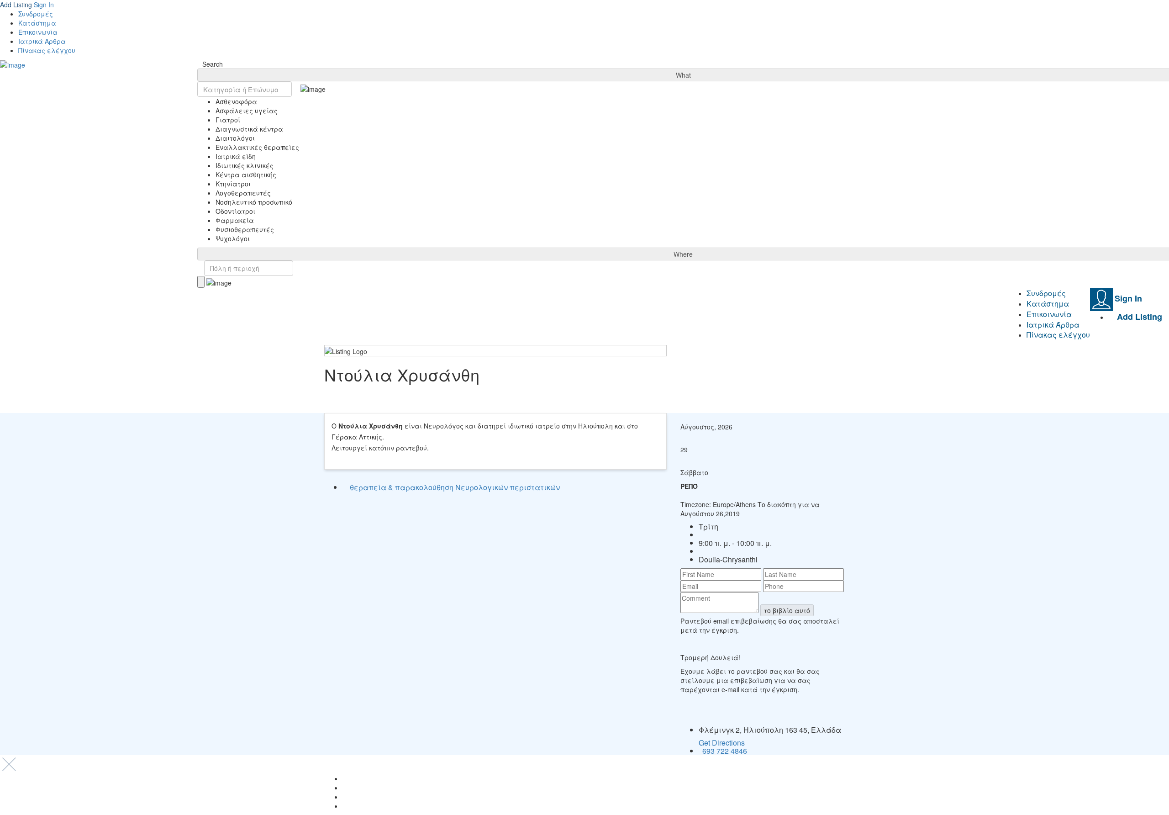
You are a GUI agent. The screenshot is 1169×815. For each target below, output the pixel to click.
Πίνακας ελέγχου (46, 50)
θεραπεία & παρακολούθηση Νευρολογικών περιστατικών (455, 487)
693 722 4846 (724, 751)
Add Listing (16, 4)
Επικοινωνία (38, 32)
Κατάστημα (37, 22)
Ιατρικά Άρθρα (42, 41)
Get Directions (722, 742)
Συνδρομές (35, 13)
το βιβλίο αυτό (787, 610)
